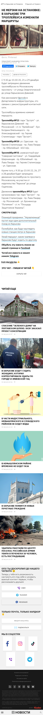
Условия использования (21, 672)
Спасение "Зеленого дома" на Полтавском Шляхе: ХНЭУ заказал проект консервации (21, 328)
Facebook (25, 247)
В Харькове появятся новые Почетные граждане (18, 507)
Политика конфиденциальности (21, 681)
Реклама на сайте (22, 678)
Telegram (14, 256)
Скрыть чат (21, 274)
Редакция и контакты (21, 675)
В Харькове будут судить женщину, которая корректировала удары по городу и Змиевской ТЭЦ (17, 374)
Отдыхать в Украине (33, 4)
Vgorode (22, 97)
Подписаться (23, 627)
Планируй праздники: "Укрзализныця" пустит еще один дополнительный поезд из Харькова (21, 220)
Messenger (23, 602)
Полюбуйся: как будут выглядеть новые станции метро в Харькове (18, 230)
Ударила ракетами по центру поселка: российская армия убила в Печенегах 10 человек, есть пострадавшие (19, 552)
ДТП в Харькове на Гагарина (12, 4)
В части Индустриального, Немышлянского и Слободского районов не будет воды (20, 421)
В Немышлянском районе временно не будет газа (16, 465)
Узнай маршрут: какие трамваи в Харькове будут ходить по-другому (19, 238)
